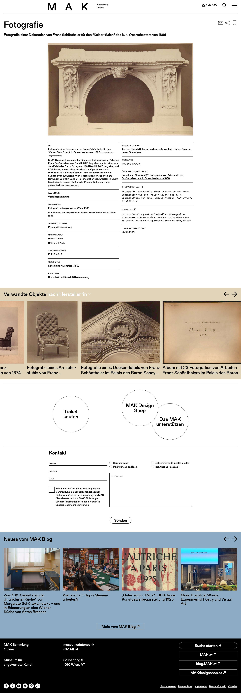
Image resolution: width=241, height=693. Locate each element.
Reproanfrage (120, 463)
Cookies (232, 686)
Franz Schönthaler (99, 212)
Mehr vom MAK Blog (119, 626)
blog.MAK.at (206, 663)
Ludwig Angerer (67, 208)
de (203, 5)
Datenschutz (185, 686)
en (209, 4)
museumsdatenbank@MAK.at (78, 646)
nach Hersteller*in (67, 294)
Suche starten (206, 645)
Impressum (201, 686)
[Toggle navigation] (234, 6)
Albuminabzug (64, 227)
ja (215, 4)
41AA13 (136, 163)
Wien (80, 208)
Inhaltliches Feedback (125, 467)
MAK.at (206, 654)
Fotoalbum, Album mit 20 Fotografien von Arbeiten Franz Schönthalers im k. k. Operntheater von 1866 (153, 177)
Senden (120, 520)
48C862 (126, 163)
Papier (51, 227)
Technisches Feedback (167, 467)
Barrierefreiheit (217, 686)
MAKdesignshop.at (206, 672)
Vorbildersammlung (58, 196)
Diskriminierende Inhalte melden (172, 463)
